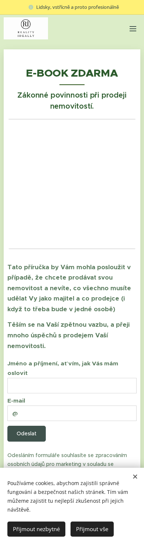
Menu (133, 28)
